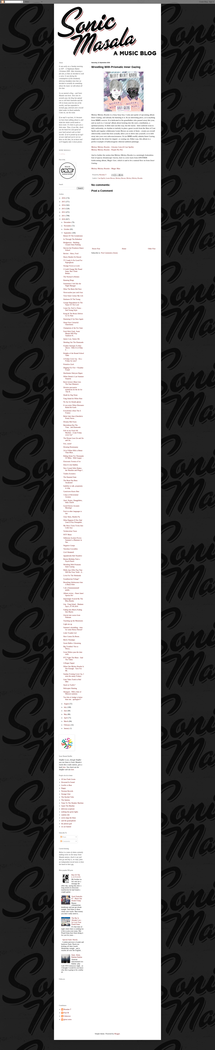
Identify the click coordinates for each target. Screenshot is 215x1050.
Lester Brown (110, 178)
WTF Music (67, 535)
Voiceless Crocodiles (70, 549)
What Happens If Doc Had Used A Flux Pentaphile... (73, 521)
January (67, 728)
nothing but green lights (69, 812)
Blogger (117, 1034)
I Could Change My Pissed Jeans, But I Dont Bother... (72, 271)
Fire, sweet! (67, 444)
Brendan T (67, 1009)
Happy (63, 788)
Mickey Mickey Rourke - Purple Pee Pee (107, 150)
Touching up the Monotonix (73, 621)
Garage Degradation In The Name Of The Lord (73, 304)
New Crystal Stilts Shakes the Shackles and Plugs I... (73, 469)
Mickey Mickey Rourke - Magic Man (105, 168)
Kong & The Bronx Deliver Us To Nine (73, 315)
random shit (65, 815)
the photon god (66, 824)
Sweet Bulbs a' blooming (72, 643)
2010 (64, 219)
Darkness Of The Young (71, 299)
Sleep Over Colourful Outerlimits (71, 324)
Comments (66, 841)
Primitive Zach (68, 364)
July (65, 707)
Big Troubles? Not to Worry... (70, 648)
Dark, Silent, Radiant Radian (76, 956)
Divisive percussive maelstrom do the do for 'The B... (72, 390)
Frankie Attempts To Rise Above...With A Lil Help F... (73, 348)
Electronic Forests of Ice (72, 461)
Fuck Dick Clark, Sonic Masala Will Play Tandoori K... (71, 333)
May (65, 714)
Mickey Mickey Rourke (134, 178)
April (66, 718)
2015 (64, 202)
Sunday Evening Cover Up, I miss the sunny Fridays (73, 675)
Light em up (67, 624)
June (65, 711)
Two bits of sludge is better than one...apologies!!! (72, 698)
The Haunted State (69, 477)
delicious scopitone (68, 809)
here (64, 767)
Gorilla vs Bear (66, 785)
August (66, 704)
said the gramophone (68, 821)
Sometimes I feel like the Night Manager (72, 285)
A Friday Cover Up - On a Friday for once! (72, 360)
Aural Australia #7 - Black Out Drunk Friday (76, 899)
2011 (64, 216)
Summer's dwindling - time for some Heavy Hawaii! (73, 629)
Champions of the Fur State (73, 328)
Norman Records (67, 791)
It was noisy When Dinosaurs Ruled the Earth (73, 406)
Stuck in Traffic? (69, 685)
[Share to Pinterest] (122, 175)
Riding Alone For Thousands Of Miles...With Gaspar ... (73, 457)
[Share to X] (117, 175)
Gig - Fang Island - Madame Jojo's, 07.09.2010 (73, 605)
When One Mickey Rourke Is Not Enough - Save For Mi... (73, 669)
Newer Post (96, 249)
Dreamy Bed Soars (70, 422)
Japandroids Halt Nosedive (72, 556)
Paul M (66, 1013)
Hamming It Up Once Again (73, 319)
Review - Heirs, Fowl (71, 253)
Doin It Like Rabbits (70, 465)
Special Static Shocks (70, 940)
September (68, 233)
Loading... (62, 154)
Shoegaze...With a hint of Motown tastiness (72, 693)
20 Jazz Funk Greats (68, 779)
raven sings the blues (68, 818)
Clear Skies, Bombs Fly (71, 517)
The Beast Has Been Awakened (70, 482)
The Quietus (65, 800)
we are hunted (66, 827)
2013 (64, 209)
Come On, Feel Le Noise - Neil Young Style (72, 309)
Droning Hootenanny (70, 447)
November (68, 226)
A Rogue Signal (68, 663)
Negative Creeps (69, 546)
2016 (64, 198)
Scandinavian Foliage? (71, 579)
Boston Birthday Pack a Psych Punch (71, 560)
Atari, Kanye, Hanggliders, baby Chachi (72, 501)
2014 (64, 205)
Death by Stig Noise (70, 395)
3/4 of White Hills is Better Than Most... (72, 452)
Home (124, 249)
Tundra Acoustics (69, 474)
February (67, 725)
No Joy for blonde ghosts (72, 402)
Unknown (67, 1016)
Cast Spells (101, 178)
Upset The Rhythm (68, 806)
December (67, 222)
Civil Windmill (68, 552)
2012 (64, 212)
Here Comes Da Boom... (72, 636)
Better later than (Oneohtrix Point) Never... (73, 417)
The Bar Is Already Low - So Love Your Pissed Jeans (76, 921)
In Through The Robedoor (72, 239)
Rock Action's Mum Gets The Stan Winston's (72, 383)
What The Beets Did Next (72, 289)
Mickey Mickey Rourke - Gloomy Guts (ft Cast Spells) (112, 147)
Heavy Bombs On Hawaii (72, 257)
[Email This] (112, 175)
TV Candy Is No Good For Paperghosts (72, 261)
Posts (64, 837)
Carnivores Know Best (71, 491)
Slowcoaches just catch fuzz (73, 292)
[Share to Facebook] (119, 175)
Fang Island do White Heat (72, 399)
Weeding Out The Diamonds (73, 342)
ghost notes (68, 1019)
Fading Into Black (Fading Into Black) (72, 611)
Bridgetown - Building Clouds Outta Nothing (72, 244)
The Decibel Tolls (67, 797)
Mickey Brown (121, 178)
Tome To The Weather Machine (72, 803)
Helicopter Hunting (70, 688)
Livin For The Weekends (72, 575)
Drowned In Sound (68, 782)
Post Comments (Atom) (109, 253)
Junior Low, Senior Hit (71, 339)
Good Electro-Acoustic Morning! (71, 507)
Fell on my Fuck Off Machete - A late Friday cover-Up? (72, 433)
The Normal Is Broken (71, 277)
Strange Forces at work (71, 266)
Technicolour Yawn (70, 531)
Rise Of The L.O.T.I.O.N (75, 876)
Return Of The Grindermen (73, 236)
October (67, 229)
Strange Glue (65, 794)
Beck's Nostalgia (69, 640)
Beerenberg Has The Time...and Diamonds (72, 426)
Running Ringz (68, 280)
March (66, 721)
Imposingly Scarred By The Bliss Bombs (73, 600)
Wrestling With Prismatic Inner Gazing (72, 566)
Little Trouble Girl (70, 633)
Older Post (151, 249)
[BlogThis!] (115, 175)
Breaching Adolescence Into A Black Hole (73, 583)
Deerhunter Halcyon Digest (72, 373)
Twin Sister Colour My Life (73, 296)
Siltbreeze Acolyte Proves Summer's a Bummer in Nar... (72, 540)
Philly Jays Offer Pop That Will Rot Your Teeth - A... (73, 571)
